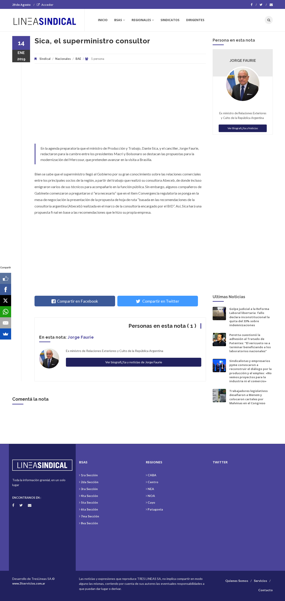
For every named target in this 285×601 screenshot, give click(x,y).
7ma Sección (90, 516)
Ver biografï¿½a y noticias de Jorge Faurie (133, 362)
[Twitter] (263, 4)
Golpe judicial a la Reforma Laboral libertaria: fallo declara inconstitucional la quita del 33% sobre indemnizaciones (249, 317)
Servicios (260, 581)
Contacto (265, 590)
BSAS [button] (118, 20)
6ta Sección (89, 509)
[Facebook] (254, 4)
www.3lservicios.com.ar (28, 583)
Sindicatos (170, 20)
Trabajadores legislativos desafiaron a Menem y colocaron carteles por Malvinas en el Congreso (248, 397)
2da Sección (89, 482)
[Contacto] (271, 4)
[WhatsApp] (5, 311)
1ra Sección (89, 475)
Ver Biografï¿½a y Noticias (243, 128)
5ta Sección (89, 502)
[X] (5, 300)
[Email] (5, 322)
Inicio (103, 20)
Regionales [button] (141, 20)
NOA (151, 496)
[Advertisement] (120, 106)
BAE (78, 58)
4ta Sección (89, 496)
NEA (151, 489)
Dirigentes (195, 20)
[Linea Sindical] (48, 20)
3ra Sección (89, 489)
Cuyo (151, 502)
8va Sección (89, 523)
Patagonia (155, 509)
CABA (152, 475)
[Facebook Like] (5, 278)
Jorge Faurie (81, 337)
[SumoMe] (5, 334)
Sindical (45, 58)
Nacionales (63, 58)
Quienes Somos (236, 581)
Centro (153, 482)
